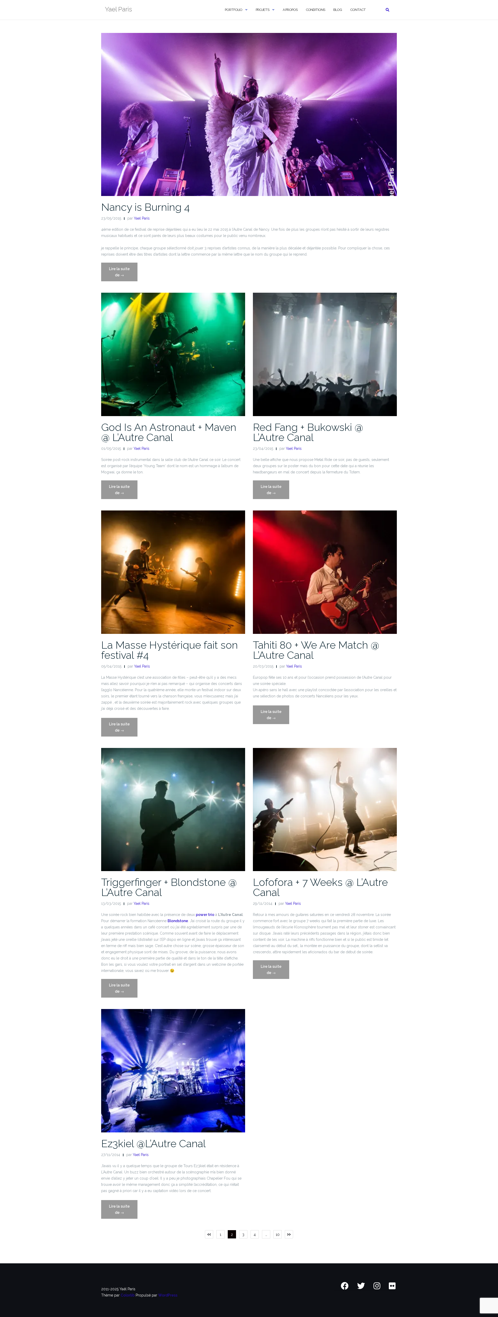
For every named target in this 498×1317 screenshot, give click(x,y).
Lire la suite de (121, 274)
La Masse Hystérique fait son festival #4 (169, 650)
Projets (262, 10)
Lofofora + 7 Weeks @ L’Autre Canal (320, 887)
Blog (337, 10)
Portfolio (233, 10)
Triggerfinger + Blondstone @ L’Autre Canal (169, 887)
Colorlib (128, 1295)
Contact (358, 10)
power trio (205, 915)
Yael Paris (142, 218)
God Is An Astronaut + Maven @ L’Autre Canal (168, 432)
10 (278, 1234)
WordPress (167, 1295)
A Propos (290, 10)
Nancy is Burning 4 (145, 207)
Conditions (315, 10)
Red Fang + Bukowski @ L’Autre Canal (308, 432)
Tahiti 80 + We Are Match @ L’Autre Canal (316, 650)
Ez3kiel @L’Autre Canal (153, 1143)
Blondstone (178, 921)
